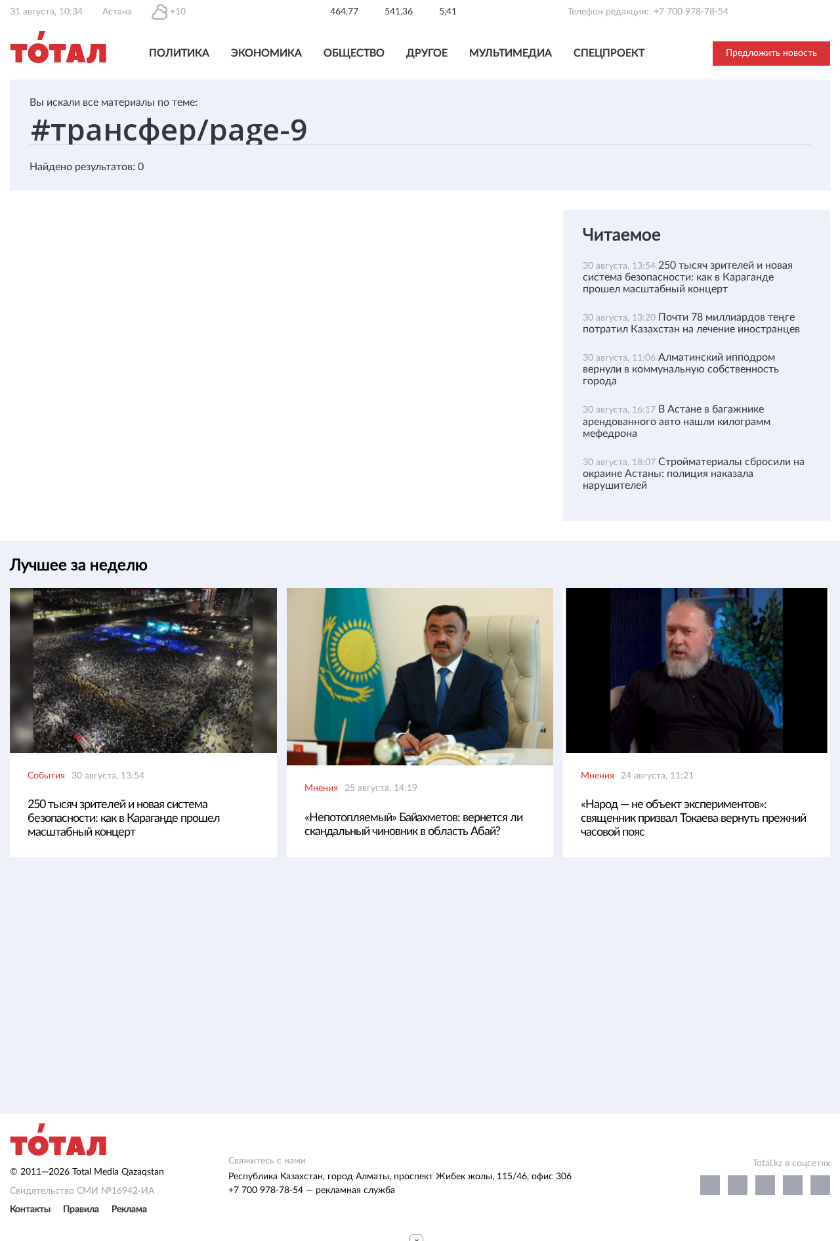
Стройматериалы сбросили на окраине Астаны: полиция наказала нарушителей (694, 474)
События (46, 775)
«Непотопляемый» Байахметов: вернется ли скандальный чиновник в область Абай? (413, 825)
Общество (354, 53)
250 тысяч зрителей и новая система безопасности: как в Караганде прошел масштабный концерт (688, 277)
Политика (179, 53)
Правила (81, 1209)
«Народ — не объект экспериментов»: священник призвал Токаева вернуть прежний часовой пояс (693, 818)
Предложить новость (771, 53)
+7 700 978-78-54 (691, 11)
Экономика (266, 53)
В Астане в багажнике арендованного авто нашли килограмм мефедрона (676, 421)
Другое (427, 53)
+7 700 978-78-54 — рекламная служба (311, 1190)
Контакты (30, 1209)
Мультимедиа (510, 53)
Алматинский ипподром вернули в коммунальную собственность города (681, 369)
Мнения (321, 788)
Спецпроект (609, 53)
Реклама (129, 1209)
